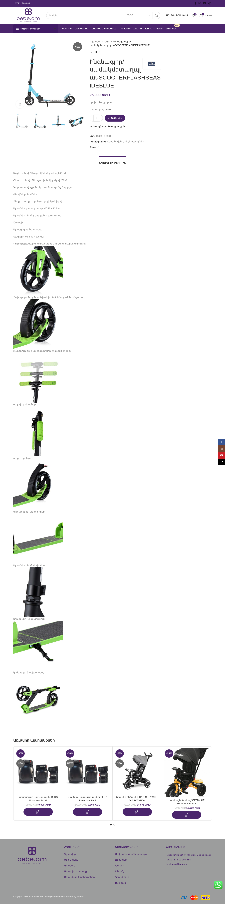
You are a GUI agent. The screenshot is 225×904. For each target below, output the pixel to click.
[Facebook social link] (196, 3)
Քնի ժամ (120, 883)
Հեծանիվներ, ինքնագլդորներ (125, 141)
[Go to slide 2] (114, 825)
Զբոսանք (121, 859)
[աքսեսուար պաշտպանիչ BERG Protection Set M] (38, 771)
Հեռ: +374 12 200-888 (179, 859)
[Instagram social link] (200, 3)
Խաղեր (119, 865)
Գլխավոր (95, 41)
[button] (38, 812)
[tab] (112, 161)
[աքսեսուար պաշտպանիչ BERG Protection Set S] (88, 771)
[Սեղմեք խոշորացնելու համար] (20, 104)
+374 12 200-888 (22, 3)
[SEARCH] (156, 15)
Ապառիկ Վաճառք (75, 871)
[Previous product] (92, 53)
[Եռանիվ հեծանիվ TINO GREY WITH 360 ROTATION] (137, 771)
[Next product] (100, 53)
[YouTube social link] (204, 3)
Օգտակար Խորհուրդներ (79, 877)
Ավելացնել (115, 118)
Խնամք (119, 871)
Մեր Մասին (71, 859)
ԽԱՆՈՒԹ (109, 41)
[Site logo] (28, 15)
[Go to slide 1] (111, 825)
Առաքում (69, 865)
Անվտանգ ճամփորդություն (132, 854)
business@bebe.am (177, 864)
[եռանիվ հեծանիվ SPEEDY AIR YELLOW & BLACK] (187, 772)
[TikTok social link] (209, 3)
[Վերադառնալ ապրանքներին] (96, 53)
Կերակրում (122, 877)
